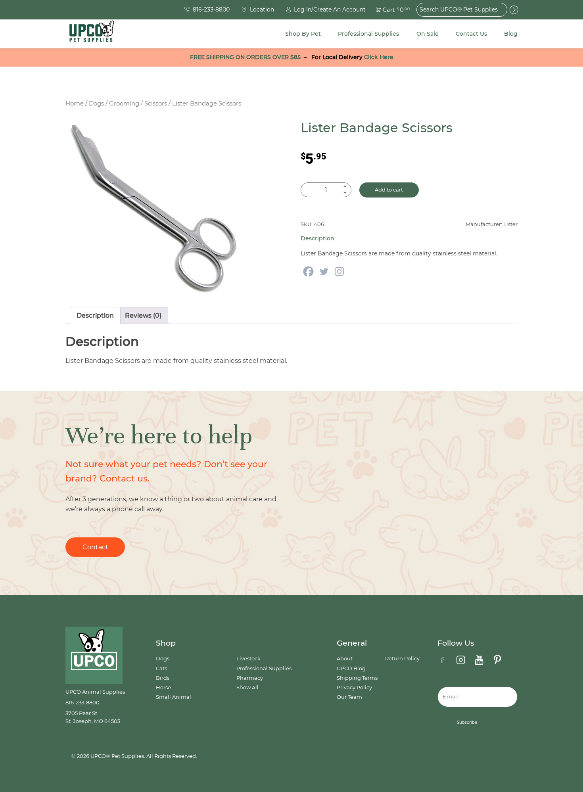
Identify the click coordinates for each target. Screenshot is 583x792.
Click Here (378, 57)
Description (95, 315)
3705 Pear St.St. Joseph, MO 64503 (92, 717)
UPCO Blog (351, 668)
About (345, 659)
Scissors (155, 103)
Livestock (248, 659)
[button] (388, 9)
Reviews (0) (143, 315)
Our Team (349, 697)
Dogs (96, 103)
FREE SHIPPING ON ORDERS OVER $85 (245, 57)
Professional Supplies (368, 33)
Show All (247, 687)
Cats (161, 668)
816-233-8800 (82, 703)
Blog (511, 33)
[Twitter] (324, 271)
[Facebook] (308, 271)
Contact (95, 547)
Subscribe (467, 722)
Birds (162, 678)
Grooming (124, 103)
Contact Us (471, 33)
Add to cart (389, 190)
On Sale (427, 33)
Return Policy (402, 659)
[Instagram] (339, 271)
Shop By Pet (303, 33)
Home (74, 103)
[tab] (95, 315)
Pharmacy (249, 678)
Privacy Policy (354, 687)
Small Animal (173, 697)
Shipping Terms (357, 678)
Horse (163, 687)
